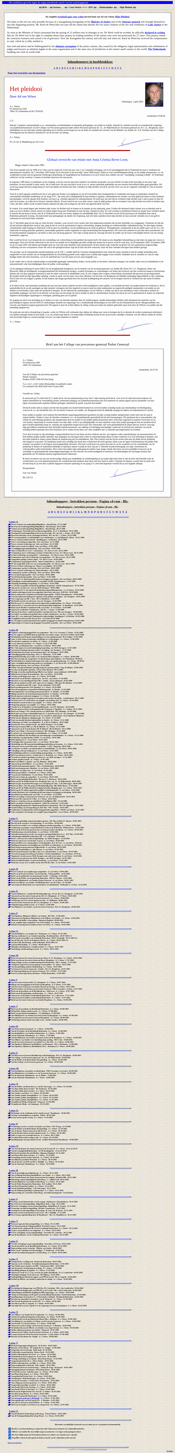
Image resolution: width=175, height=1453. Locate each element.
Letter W (14, 1285)
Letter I (13, 979)
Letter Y (13, 1343)
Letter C (13, 818)
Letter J (13, 1006)
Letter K (13, 1026)
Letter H (13, 955)
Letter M (14, 1068)
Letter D (13, 869)
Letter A (13, 521)
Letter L (13, 1052)
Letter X (13, 1312)
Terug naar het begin (14, 1443)
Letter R (13, 1170)
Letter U (13, 1241)
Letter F (13, 913)
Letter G (13, 931)
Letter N (13, 1084)
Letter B (13, 630)
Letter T (13, 1221)
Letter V (13, 1259)
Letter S (13, 1199)
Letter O (13, 1110)
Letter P (13, 1124)
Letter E (13, 891)
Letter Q (13, 1146)
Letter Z (13, 1411)
